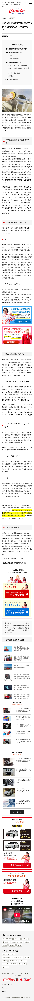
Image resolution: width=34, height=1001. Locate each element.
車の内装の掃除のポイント (13, 62)
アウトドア (23, 961)
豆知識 (5, 945)
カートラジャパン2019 (9, 964)
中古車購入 (6, 942)
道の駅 (19, 945)
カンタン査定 (17, 594)
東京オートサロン (17, 942)
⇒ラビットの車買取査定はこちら (13, 558)
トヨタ (27, 957)
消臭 (10, 76)
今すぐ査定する (17, 865)
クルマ (5, 961)
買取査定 (12, 18)
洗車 (10, 56)
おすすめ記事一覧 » (17, 812)
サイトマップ (5, 988)
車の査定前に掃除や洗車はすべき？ (16, 49)
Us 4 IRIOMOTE (7, 939)
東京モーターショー (8, 954)
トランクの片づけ (14, 73)
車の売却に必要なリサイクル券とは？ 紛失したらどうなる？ (11, 627)
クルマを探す (17, 612)
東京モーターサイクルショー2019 (12, 957)
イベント (16, 939)
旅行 (20, 964)
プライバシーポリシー (7, 984)
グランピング (13, 961)
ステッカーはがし (14, 58)
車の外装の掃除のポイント (13, 53)
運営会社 (4, 991)
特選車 (27, 942)
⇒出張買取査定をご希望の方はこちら (14, 563)
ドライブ (24, 939)
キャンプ (5, 967)
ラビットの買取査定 (11, 80)
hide (20, 44)
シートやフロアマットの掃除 (17, 65)
